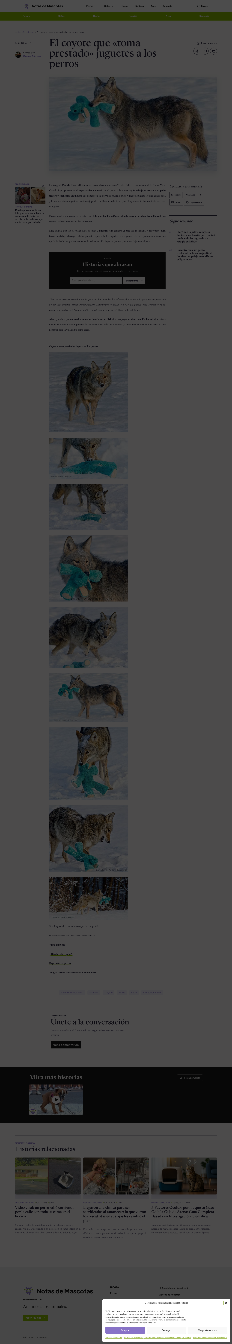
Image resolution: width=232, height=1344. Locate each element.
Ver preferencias (207, 1330)
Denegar (166, 1330)
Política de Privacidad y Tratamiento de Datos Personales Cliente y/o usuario (157, 1338)
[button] (225, 1303)
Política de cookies (113, 1338)
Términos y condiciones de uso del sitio (210, 1338)
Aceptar (125, 1330)
